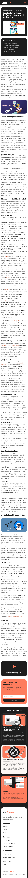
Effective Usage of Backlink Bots (11, 47)
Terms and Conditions (9, 857)
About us (5, 826)
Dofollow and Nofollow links (15, 616)
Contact (5, 832)
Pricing (5, 829)
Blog (4, 864)
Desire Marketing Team (14, 672)
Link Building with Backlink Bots (11, 51)
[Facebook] (11, 871)
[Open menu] (25, 2)
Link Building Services (9, 843)
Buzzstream (11, 268)
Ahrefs (7, 256)
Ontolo (7, 300)
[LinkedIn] (13, 871)
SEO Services (6, 840)
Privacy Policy (7, 854)
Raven (6, 289)
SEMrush (8, 277)
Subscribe (14, 700)
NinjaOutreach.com (17, 320)
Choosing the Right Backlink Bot (11, 45)
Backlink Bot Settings (9, 49)
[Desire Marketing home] (7, 2)
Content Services (7, 846)
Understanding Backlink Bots (11, 43)
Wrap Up (6, 53)
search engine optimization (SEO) (10, 345)
